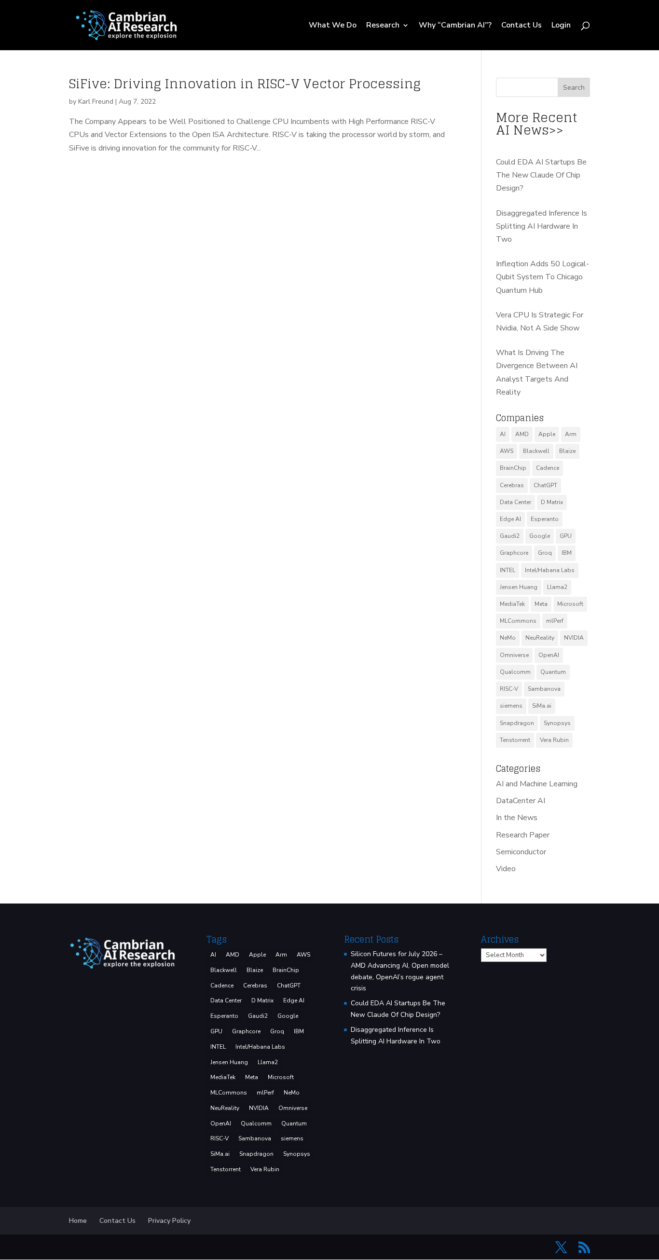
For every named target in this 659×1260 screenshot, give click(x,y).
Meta (541, 604)
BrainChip (513, 468)
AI (503, 434)
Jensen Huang (518, 587)
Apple (546, 434)
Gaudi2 (510, 536)
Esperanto (545, 519)
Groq (545, 553)
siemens (511, 706)
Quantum (553, 672)
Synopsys (557, 723)
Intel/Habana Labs (550, 570)
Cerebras (512, 485)
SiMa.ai (541, 706)
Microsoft (570, 604)
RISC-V (509, 689)
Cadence (547, 468)
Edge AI (510, 519)
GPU (566, 536)
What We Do (333, 26)
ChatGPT (545, 485)
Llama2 (557, 587)
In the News (516, 817)
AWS (506, 451)
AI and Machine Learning (536, 784)
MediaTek (512, 604)
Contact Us (521, 26)
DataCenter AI (520, 800)
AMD (522, 434)
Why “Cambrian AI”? (455, 26)
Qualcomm (515, 672)
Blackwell (536, 451)
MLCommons (518, 621)
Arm (571, 434)
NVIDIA (574, 638)
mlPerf (554, 621)
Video (506, 868)
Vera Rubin (554, 740)
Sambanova (544, 689)
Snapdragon (517, 723)
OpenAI (548, 655)
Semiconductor (521, 852)
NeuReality (539, 638)
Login (561, 26)
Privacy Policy (169, 1220)
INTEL (507, 570)
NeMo (508, 638)
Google (539, 536)
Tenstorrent (515, 740)
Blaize (567, 451)
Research (382, 26)
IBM (567, 553)
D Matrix (552, 502)
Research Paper (522, 835)
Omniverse (514, 655)
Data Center (515, 502)
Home (78, 1220)
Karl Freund (95, 101)
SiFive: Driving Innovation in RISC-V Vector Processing (245, 83)
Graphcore (514, 553)
